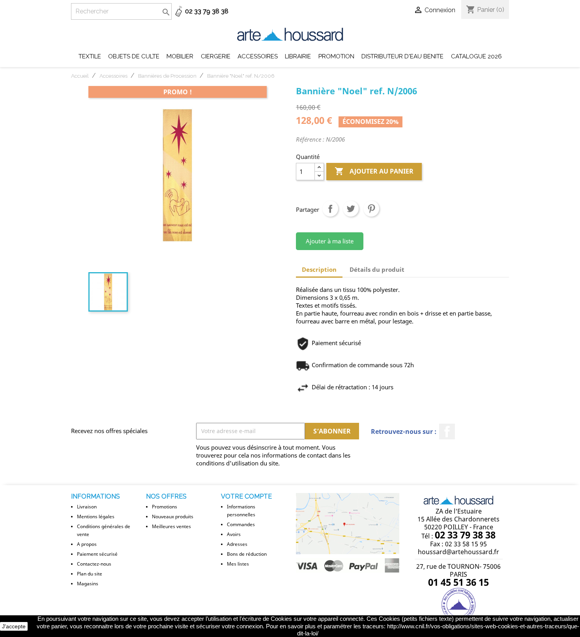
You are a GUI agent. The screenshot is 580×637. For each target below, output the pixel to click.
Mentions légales (95, 516)
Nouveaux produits (172, 516)
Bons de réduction (247, 554)
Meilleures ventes (171, 526)
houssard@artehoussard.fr (458, 551)
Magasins (87, 583)
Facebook (447, 431)
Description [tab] (319, 269)
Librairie (298, 56)
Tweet (351, 209)
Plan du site (89, 573)
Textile (90, 56)
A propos (87, 544)
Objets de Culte (133, 56)
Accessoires (258, 56)
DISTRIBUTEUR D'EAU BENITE (402, 56)
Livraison (87, 506)
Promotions (164, 506)
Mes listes (238, 563)
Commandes (241, 524)
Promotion (336, 56)
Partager (330, 209)
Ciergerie (215, 56)
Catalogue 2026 (476, 56)
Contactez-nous (94, 563)
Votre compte (246, 496)
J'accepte (14, 626)
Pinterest (371, 209)
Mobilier (180, 56)
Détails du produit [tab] (377, 269)
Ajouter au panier (374, 171)
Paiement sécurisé (97, 554)
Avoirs (234, 534)
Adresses (237, 544)
